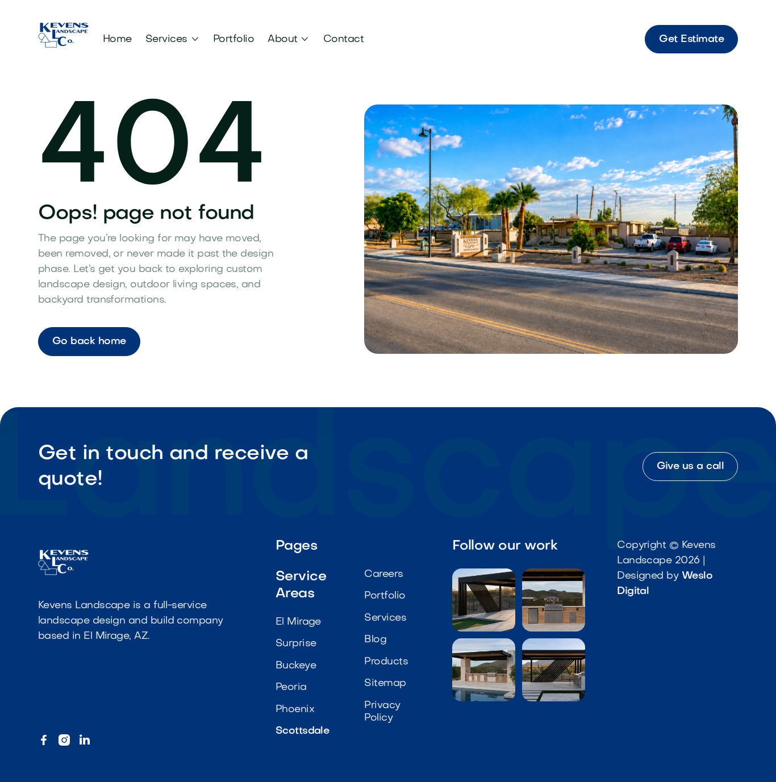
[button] (172, 39)
